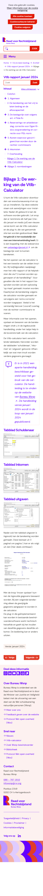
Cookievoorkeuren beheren (22, 21)
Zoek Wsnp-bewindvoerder (19, 744)
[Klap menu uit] (5, 97)
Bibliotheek (11, 749)
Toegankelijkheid (11, 818)
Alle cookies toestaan (22, 16)
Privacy (25, 818)
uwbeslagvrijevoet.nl (18, 247)
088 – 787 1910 (12, 779)
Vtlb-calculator (13, 740)
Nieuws (9, 735)
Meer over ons (13, 710)
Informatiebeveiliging (14, 827)
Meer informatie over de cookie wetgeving (22, 9)
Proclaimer (19, 822)
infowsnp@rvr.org (12, 783)
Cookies (8, 822)
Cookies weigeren (22, 27)
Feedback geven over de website (22, 714)
